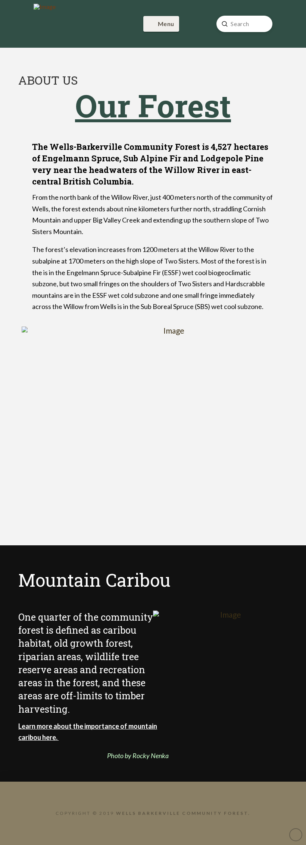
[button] (161, 24)
